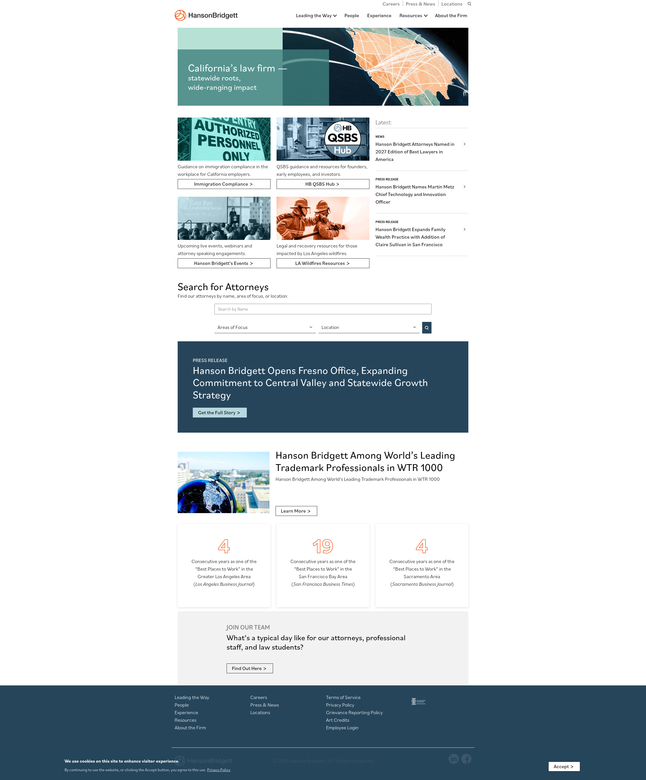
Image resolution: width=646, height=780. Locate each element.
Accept (561, 766)
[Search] (427, 327)
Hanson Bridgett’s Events (221, 263)
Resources (410, 15)
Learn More (293, 511)
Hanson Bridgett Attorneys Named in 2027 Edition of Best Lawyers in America (414, 151)
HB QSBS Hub (320, 184)
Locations (452, 4)
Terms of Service (343, 697)
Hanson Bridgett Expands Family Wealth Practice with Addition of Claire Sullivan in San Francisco (410, 237)
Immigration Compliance (221, 184)
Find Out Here (247, 668)
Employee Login (342, 727)
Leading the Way (314, 15)
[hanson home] (206, 12)
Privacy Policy (340, 705)
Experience (379, 15)
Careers (391, 4)
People (351, 15)
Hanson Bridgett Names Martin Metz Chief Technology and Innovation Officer (414, 194)
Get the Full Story (216, 412)
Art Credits (337, 720)
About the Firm (451, 15)
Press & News (420, 4)
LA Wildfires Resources (320, 263)
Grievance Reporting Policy (354, 712)
